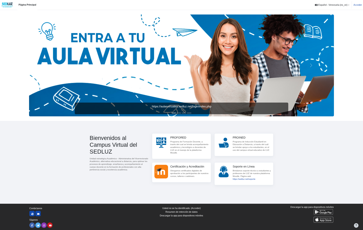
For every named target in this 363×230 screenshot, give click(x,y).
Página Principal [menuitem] (27, 5)
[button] (332, 5)
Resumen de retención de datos (181, 212)
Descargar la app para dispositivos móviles (181, 215)
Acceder (357, 5)
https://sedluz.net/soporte (244, 179)
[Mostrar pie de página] (356, 225)
